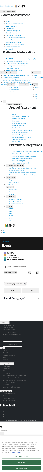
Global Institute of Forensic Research (17, 63)
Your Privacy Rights (21, 456)
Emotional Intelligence (13, 31)
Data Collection (14, 182)
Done (12, 290)
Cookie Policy (16, 452)
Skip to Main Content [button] (6, 6)
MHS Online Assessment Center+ (16, 61)
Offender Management (13, 42)
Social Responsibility (9, 355)
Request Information (15, 199)
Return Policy (7, 385)
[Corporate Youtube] (3, 412)
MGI (36, 96)
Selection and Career (13, 47)
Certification (14, 87)
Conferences (15, 90)
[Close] (40, 439)
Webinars (14, 92)
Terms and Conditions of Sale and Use (14, 380)
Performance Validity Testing (15, 44)
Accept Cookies (21, 468)
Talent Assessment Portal (14, 70)
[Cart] (31, 85)
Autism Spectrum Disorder (14, 24)
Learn (36, 92)
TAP (36, 99)
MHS (2, 348)
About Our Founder (9, 353)
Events (7, 241)
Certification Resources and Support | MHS (16, 75)
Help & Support (5, 391)
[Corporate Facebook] (3, 414)
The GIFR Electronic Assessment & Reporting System (22, 59)
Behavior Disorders (12, 26)
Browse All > (10, 49)
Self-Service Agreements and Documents (15, 375)
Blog (35, 75)
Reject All (21, 462)
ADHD (8, 21)
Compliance (6, 368)
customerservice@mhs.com (13, 334)
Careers (5, 360)
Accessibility (6, 373)
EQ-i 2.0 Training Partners (11, 78)
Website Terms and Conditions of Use (14, 378)
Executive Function (12, 33)
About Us (6, 350)
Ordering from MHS (9, 382)
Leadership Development (14, 40)
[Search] (29, 85)
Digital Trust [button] (3, 85)
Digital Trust (6, 366)
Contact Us (4, 323)
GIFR (36, 90)
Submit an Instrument (16, 204)
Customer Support (15, 201)
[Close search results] (2, 433)
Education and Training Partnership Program (17, 82)
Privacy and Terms (6, 364)
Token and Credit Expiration (11, 387)
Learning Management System (15, 66)
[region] (21, 454)
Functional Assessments (14, 35)
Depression (10, 28)
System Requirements (9, 400)
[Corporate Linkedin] (3, 416)
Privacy (5, 371)
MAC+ (36, 94)
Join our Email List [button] (13, 344)
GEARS (37, 87)
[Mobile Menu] (4, 101)
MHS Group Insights (12, 68)
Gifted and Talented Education (15, 37)
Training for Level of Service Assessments (16, 80)
